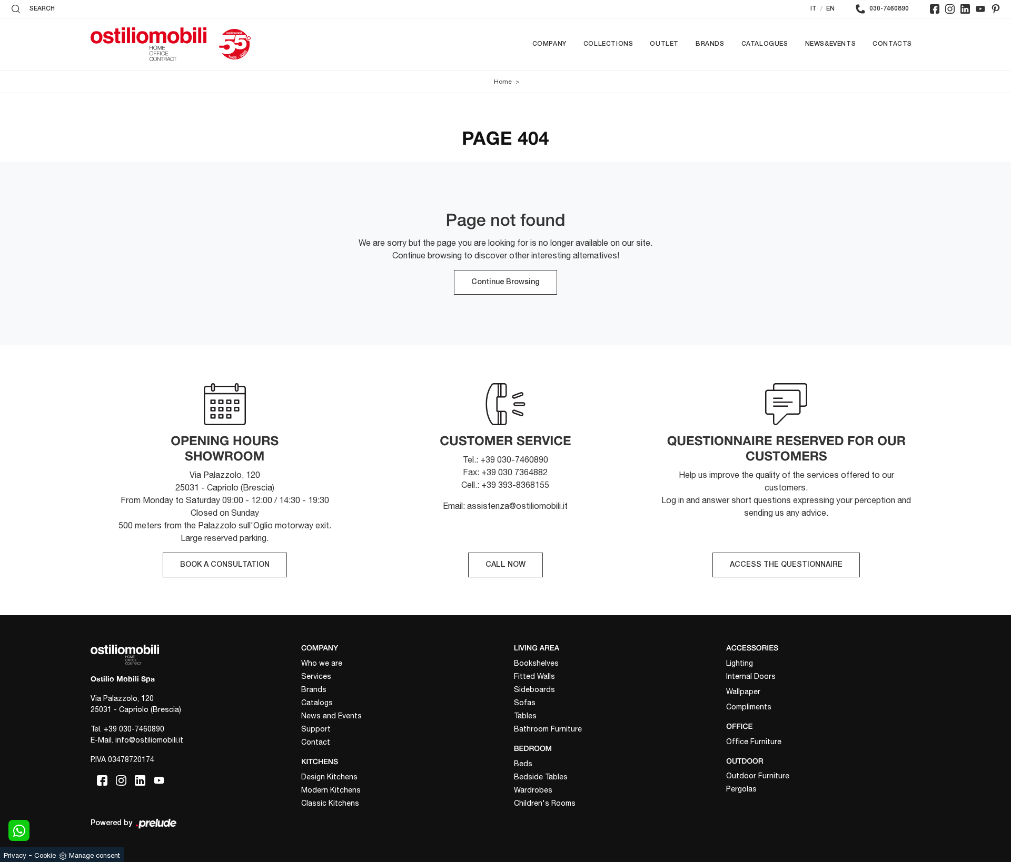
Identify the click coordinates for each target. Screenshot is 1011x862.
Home (503, 81)
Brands (710, 44)
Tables (525, 715)
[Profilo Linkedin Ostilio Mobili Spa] (965, 9)
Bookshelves (536, 663)
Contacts (892, 44)
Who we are (321, 663)
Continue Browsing (505, 282)
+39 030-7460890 (134, 729)
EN (830, 9)
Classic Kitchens (330, 803)
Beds (523, 763)
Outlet (664, 44)
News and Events (331, 715)
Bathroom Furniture (548, 729)
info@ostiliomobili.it (149, 740)
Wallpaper (743, 691)
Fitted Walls (534, 676)
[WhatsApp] (18, 830)
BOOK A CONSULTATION (225, 565)
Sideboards (534, 689)
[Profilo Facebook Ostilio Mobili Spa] (934, 9)
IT (813, 9)
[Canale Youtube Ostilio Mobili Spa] (980, 9)
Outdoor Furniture (757, 775)
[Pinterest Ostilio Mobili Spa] (996, 9)
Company (549, 44)
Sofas (525, 702)
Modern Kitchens (331, 790)
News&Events (830, 44)
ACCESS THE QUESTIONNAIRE (786, 565)
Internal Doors (751, 676)
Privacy (15, 855)
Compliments (748, 707)
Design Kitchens (329, 777)
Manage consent (94, 855)
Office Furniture (753, 741)
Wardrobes (533, 790)
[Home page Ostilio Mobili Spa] (148, 44)
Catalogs (317, 702)
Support (316, 729)
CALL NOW (505, 565)
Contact (315, 742)
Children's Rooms (545, 803)
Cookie (45, 855)
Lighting (739, 663)
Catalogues (764, 44)
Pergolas (741, 789)
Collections (608, 44)
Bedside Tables (541, 777)
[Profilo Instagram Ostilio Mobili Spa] (950, 9)
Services (316, 676)
